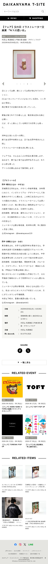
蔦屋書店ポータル (23, 553)
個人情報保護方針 (12, 553)
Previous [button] (2, 84)
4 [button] (27, 84)
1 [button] (17, 84)
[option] (24, 64)
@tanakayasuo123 (24, 233)
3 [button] (24, 84)
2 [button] (20, 84)
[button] (12, 18)
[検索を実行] (42, 12)
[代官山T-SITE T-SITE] (24, 4)
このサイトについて (36, 550)
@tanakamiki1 (22, 303)
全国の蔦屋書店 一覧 (35, 553)
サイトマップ (26, 550)
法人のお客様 (17, 550)
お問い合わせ (8, 550)
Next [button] (46, 84)
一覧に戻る (26, 362)
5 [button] (31, 84)
